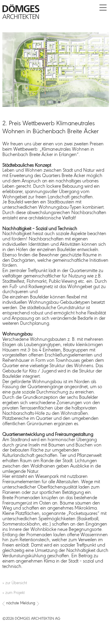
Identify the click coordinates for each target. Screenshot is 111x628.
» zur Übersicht (14, 583)
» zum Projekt (13, 593)
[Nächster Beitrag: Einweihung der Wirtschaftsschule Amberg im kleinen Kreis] (55, 604)
